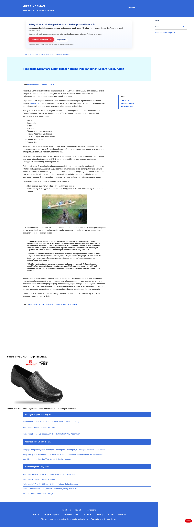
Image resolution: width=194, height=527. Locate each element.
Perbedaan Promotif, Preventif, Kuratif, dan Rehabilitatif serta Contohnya (51, 422)
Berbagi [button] (188, 521)
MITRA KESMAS (33, 6)
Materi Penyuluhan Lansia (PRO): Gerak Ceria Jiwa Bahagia (47, 459)
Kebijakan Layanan (52, 514)
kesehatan (34, 103)
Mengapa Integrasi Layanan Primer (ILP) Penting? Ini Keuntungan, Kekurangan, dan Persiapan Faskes (64, 450)
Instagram (91, 510)
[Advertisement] (61, 325)
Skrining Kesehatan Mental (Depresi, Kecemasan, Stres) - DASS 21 (50, 489)
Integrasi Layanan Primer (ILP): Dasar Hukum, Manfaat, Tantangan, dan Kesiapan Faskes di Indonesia (63, 454)
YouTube (78, 510)
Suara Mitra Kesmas (127, 103)
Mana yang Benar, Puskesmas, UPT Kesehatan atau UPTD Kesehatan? (51, 434)
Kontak (111, 514)
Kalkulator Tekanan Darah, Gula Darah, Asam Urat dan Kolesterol (49, 474)
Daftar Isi (122, 514)
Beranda (35, 514)
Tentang (99, 514)
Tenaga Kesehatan (127, 106)
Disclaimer (87, 514)
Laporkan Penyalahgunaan (165, 32)
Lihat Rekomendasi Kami (41, 39)
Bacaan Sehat (125, 100)
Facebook (66, 510)
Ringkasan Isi (61, 39)
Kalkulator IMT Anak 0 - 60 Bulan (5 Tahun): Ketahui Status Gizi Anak (50, 484)
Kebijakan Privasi (71, 514)
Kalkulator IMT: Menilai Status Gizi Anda (39, 428)
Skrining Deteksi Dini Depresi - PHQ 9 (38, 493)
